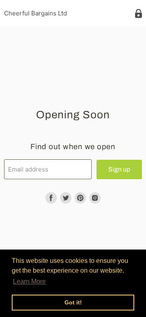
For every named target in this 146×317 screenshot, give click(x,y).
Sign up (119, 169)
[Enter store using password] (138, 14)
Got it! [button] (73, 302)
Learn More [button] (29, 281)
